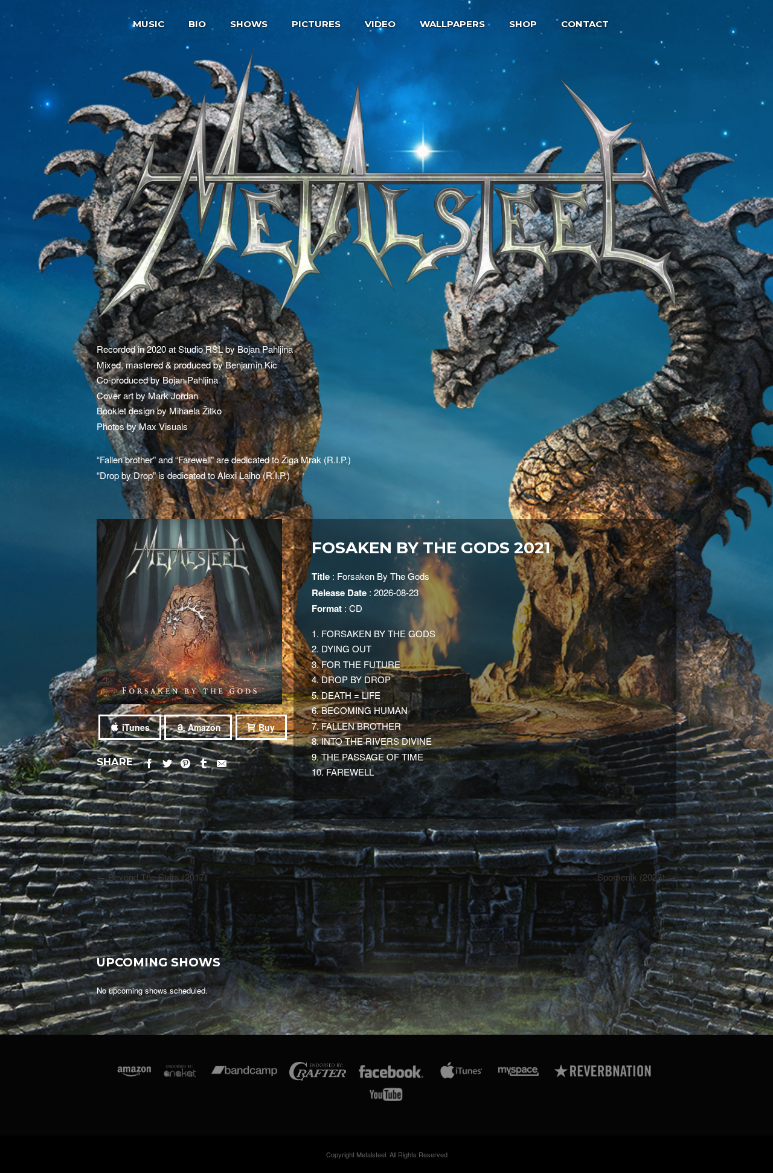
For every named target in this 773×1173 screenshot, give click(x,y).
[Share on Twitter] (167, 761)
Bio (197, 24)
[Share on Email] (221, 761)
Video (380, 24)
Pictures (316, 24)
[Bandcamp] (244, 1073)
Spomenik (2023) (636, 876)
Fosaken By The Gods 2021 (431, 548)
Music (148, 24)
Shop (523, 24)
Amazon (204, 727)
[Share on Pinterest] (185, 761)
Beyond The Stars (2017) (152, 876)
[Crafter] (317, 1073)
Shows (249, 24)
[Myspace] (517, 1073)
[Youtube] (386, 1096)
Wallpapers (452, 24)
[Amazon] (134, 1073)
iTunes (136, 727)
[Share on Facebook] (149, 761)
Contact (585, 24)
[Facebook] (391, 1073)
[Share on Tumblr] (203, 761)
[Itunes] (461, 1073)
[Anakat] (180, 1073)
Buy (266, 727)
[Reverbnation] (603, 1073)
